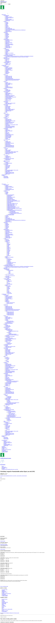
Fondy (8, 291)
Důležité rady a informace (9, 298)
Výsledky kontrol (13, 211)
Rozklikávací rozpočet (9, 19)
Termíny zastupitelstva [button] (10, 270)
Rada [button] (6, 274)
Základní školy (9, 397)
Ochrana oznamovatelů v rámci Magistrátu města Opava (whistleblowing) (15, 220)
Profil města (7, 368)
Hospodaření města (4, 440)
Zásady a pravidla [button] (8, 285)
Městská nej (7, 49)
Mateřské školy (9, 396)
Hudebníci (8, 244)
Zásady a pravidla (8, 64)
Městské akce (7, 94)
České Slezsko (7, 240)
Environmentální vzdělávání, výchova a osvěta (12, 151)
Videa (6, 111)
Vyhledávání (7, 361)
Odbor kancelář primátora (10, 194)
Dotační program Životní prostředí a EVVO (13, 402)
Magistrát (3, 446)
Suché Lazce (7, 226)
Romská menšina (8, 378)
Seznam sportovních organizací (10, 393)
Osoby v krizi (7, 132)
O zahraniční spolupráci (9, 163)
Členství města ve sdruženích (9, 257)
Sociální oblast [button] (6, 128)
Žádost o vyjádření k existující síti (10, 109)
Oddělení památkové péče (10, 205)
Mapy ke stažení (8, 107)
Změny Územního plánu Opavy (11, 416)
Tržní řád (8, 281)
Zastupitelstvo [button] (7, 269)
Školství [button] (5, 147)
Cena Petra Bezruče (8, 97)
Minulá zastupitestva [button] (8, 277)
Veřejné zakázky (8, 27)
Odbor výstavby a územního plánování (12, 203)
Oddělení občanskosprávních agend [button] (14, 212)
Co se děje (7, 357)
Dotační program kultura (9, 98)
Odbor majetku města (8, 103)
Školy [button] (6, 395)
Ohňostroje (7, 71)
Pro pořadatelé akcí (8, 100)
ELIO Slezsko (7, 40)
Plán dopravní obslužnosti (9, 87)
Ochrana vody (7, 427)
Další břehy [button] (8, 332)
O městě (3, 448)
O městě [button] (5, 48)
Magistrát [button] (5, 21)
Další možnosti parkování (10, 321)
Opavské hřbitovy (9, 259)
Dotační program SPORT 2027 (10, 145)
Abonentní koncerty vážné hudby (10, 95)
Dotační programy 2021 (10, 312)
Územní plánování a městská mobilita (7, 609)
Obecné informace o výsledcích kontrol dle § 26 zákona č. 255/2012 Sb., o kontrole (17, 267)
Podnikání (3, 605)
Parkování (7, 86)
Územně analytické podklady (9, 353)
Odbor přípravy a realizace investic (12, 200)
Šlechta (8, 252)
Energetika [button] (5, 88)
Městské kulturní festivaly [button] (9, 329)
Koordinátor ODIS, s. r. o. (9, 322)
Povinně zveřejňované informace (6, 449)
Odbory (7, 24)
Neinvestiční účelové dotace (9, 78)
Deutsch (4, 1)
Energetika (3, 601)
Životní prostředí (4, 611)
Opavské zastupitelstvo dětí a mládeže (11, 152)
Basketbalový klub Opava (9, 230)
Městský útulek (8, 171)
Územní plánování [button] (8, 410)
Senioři (6, 131)
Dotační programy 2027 (9, 76)
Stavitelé (8, 251)
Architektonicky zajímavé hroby (11, 262)
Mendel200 (8, 342)
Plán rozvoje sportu (8, 144)
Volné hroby (9, 260)
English (1, 1)
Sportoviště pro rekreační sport (10, 389)
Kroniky (7, 52)
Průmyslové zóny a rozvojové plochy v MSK (12, 124)
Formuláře (7, 192)
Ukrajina (7, 73)
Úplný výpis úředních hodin (4, 586)
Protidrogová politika (8, 136)
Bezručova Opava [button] (9, 330)
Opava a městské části (12, 413)
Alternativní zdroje (8, 90)
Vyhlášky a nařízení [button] (8, 279)
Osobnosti (7, 51)
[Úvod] (3, 182)
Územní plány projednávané (11, 415)
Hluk (6, 169)
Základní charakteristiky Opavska (10, 371)
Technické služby (8, 47)
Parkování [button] (7, 320)
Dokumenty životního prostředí (10, 172)
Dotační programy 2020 (10, 311)
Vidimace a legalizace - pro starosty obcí (16, 213)
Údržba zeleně (7, 167)
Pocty (8, 290)
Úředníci (8, 253)
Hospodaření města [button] (6, 15)
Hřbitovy (7, 53)
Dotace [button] (5, 74)
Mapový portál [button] (6, 104)
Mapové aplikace (8, 350)
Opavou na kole (8, 84)
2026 (9, 273)
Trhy (2, 608)
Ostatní (8, 280)
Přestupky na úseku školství (9, 404)
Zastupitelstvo (7, 59)
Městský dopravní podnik (9, 43)
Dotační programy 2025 (9, 77)
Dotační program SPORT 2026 (10, 146)
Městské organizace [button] (6, 39)
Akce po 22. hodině (8, 99)
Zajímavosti (8, 258)
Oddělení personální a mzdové (11, 206)
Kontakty (7, 25)
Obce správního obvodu (9, 28)
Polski (6, 1)
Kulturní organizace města (9, 96)
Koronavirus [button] (7, 301)
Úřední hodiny (6, 176)
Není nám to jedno (8, 106)
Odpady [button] (7, 428)
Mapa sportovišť (8, 390)
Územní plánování (8, 159)
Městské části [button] (5, 32)
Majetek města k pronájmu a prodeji (10, 120)
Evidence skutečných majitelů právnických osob (12, 310)
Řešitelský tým (9, 420)
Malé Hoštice (7, 34)
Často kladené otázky (10, 263)
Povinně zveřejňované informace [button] (8, 55)
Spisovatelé (8, 250)
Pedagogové (9, 255)
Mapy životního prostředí (9, 170)
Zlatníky (7, 38)
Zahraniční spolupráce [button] (7, 161)
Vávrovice (7, 37)
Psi (7, 282)
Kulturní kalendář (8, 328)
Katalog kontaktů (6, 177)
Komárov (7, 223)
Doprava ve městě (8, 317)
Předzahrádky (9, 292)
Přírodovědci (9, 248)
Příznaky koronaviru (10, 303)
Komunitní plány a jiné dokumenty (12, 381)
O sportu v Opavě (8, 141)
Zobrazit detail (11, 622)
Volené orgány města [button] (6, 58)
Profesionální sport (8, 142)
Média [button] (5, 356)
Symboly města (8, 50)
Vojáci (8, 254)
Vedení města (7, 60)
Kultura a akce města (5, 602)
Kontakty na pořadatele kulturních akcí (11, 338)
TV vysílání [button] (7, 358)
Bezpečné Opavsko (4, 599)
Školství (3, 607)
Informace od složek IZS (9, 67)
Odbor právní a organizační (11, 199)
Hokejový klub (8, 41)
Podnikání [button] (5, 117)
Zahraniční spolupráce (5, 610)
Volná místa (7, 216)
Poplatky (7, 63)
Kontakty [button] (3, 175)
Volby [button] (4, 160)
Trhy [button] (4, 154)
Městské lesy (7, 233)
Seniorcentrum (7, 45)
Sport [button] (4, 386)
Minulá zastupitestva (8, 61)
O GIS (6, 112)
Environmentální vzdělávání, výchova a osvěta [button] (12, 399)
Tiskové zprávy (8, 114)
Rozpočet (7, 18)
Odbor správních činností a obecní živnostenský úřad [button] (14, 210)
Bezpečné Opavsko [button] (6, 66)
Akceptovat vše (3, 622)
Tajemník (7, 23)
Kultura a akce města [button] (6, 91)
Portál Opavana (4, 174)
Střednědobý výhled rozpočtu (9, 17)
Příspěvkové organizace (9, 186)
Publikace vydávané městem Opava (10, 54)
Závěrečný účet (8, 20)
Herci (8, 243)
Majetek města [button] (6, 101)
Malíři (8, 246)
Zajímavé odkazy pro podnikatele (10, 126)
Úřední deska (5, 57)
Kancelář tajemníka (9, 195)
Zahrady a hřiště (8, 150)
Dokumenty (8, 419)
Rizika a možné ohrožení (9, 68)
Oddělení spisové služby (10, 214)
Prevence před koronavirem (11, 302)
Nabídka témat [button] (4, 65)
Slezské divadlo (8, 236)
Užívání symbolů (9, 293)
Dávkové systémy (8, 137)
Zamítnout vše (7, 622)
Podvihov (7, 35)
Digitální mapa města (8, 110)
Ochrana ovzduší (8, 165)
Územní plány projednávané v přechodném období (14, 417)
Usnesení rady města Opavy (11, 275)
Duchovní (8, 242)
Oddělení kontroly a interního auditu (12, 204)
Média (3, 604)
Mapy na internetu (8, 108)
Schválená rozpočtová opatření (10, 189)
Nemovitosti (9, 286)
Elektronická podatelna (9, 31)
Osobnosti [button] (7, 241)
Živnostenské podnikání (9, 127)
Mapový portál (4, 603)
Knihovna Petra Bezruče (9, 42)
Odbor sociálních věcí (10, 201)
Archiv (6, 80)
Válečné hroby (9, 261)
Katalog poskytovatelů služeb (9, 134)
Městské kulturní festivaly (9, 93)
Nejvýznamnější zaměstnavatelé (10, 122)
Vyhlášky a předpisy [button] (6, 62)
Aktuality (7, 22)
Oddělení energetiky (10, 209)
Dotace (8, 287)
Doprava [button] (5, 81)
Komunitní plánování (8, 135)
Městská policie (8, 72)
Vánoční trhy (7, 157)
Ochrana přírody (8, 166)
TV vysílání (7, 115)
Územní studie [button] (9, 412)
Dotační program (8, 139)
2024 (9, 271)
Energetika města (8, 325)
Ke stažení (7, 70)
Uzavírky (7, 85)
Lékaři (8, 245)
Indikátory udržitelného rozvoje (10, 173)
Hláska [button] (6, 360)
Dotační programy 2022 (10, 313)
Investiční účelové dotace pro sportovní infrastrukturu (13, 79)
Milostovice (7, 33)
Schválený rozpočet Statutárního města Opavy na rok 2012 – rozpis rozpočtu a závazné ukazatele (13, 475)
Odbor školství (9, 202)
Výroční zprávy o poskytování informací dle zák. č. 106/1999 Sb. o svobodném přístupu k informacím (19, 266)
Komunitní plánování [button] (8, 380)
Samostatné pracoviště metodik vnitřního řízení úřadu (14, 208)
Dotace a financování (8, 119)
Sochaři (8, 249)
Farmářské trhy (8, 156)
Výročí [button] (6, 341)
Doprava (3, 600)
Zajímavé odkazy (8, 30)
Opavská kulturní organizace (9, 44)
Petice (8, 289)
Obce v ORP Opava (11, 414)
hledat (1, 3)
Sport (3, 606)
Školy (6, 149)
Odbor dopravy (9, 196)
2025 (9, 272)
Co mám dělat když (8, 69)
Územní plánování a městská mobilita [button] (9, 158)
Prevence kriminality (8, 383)
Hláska (6, 116)
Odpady (7, 168)
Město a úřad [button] (4, 14)
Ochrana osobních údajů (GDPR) (10, 29)
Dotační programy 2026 (9, 307)
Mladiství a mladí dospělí (9, 130)
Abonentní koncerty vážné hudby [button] (10, 336)
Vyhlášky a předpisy (5, 451)
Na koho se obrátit (8, 121)
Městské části (4, 447)
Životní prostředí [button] (6, 424)
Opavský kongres (9, 343)
